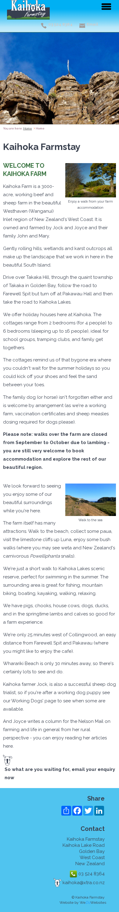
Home (27, 128)
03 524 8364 (60, 24)
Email (92, 24)
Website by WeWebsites (83, 902)
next (110, 82)
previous (8, 82)
